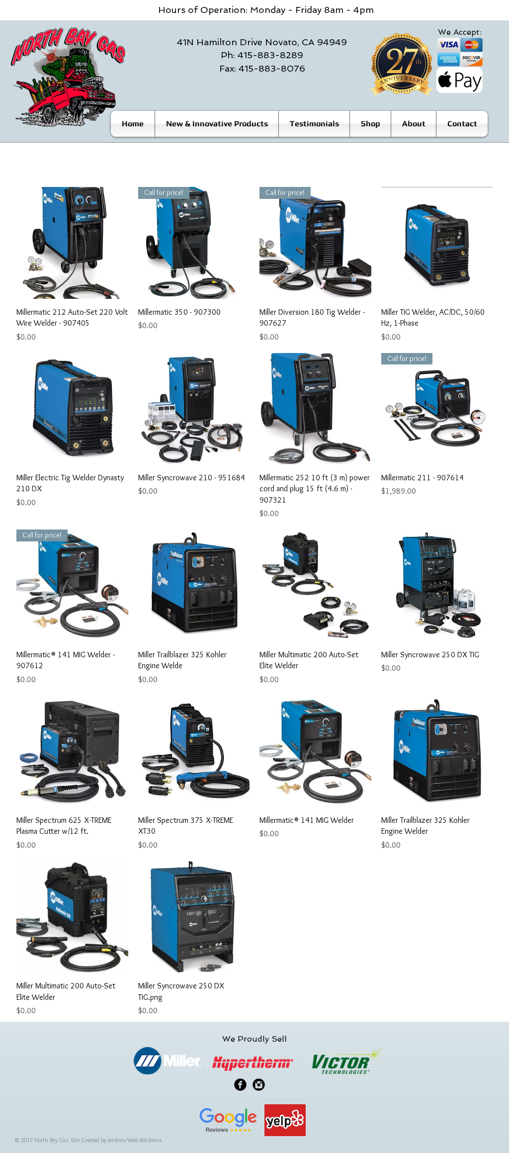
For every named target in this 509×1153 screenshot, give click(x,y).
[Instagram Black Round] (259, 1084)
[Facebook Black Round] (240, 1084)
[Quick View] (72, 243)
